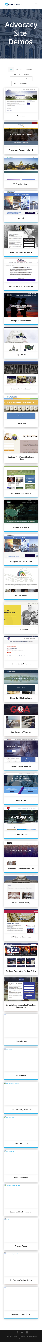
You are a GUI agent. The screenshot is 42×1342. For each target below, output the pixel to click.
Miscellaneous (17, 79)
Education (16, 74)
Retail (28, 79)
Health (26, 74)
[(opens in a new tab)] (21, 100)
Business (19, 69)
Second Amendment (21, 83)
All (11, 69)
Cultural (29, 69)
